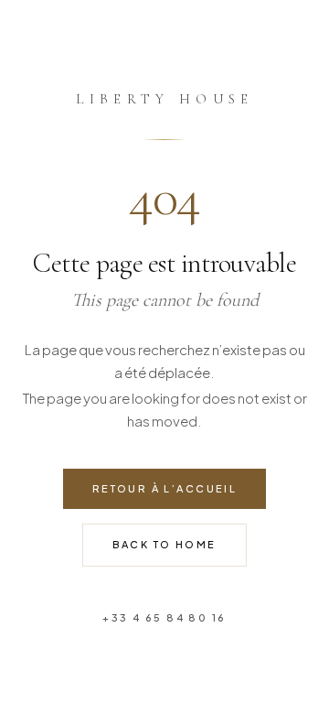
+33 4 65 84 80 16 (164, 617)
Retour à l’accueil (165, 488)
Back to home (164, 544)
